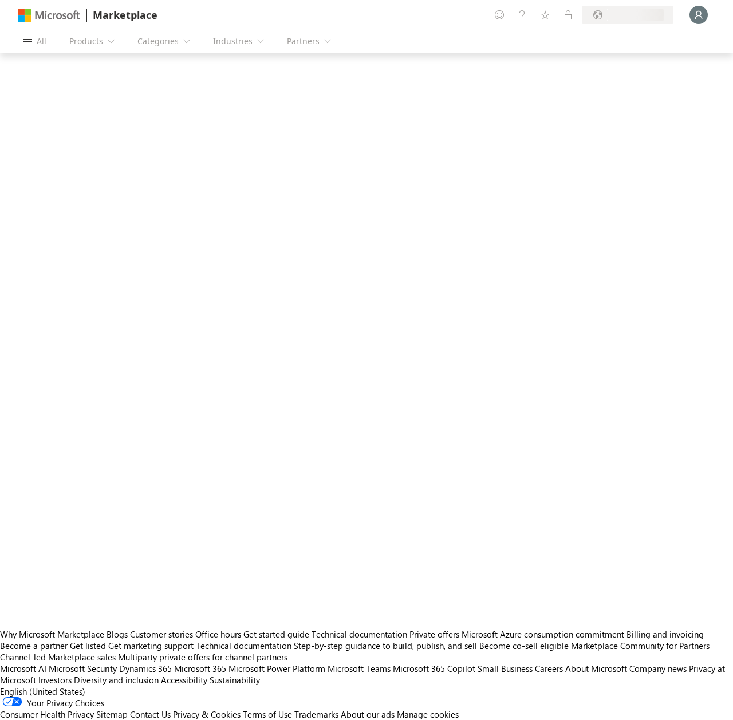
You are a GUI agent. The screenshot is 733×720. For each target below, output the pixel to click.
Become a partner (34, 645)
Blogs (117, 634)
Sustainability (235, 680)
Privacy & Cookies (207, 714)
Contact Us (150, 714)
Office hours (218, 634)
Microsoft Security (83, 668)
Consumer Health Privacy (47, 714)
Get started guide (276, 634)
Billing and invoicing (665, 634)
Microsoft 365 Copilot (434, 668)
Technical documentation (359, 634)
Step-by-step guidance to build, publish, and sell (385, 645)
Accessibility (184, 680)
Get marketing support (151, 645)
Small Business (505, 668)
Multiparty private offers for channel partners (202, 657)
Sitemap (112, 714)
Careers (549, 668)
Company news (658, 668)
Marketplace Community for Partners (640, 645)
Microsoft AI (23, 668)
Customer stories (161, 634)
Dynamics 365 (145, 668)
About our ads (368, 714)
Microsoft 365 (200, 668)
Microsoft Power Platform (276, 668)
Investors (55, 680)
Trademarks (316, 714)
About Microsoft (596, 668)
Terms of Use (267, 714)
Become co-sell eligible (524, 645)
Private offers (434, 634)
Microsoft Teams (359, 668)
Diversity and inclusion (116, 680)
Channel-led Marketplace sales (58, 657)
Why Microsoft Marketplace (52, 634)
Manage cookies (428, 714)
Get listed (88, 645)
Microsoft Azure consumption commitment (544, 634)
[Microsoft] (49, 15)
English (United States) (42, 691)
